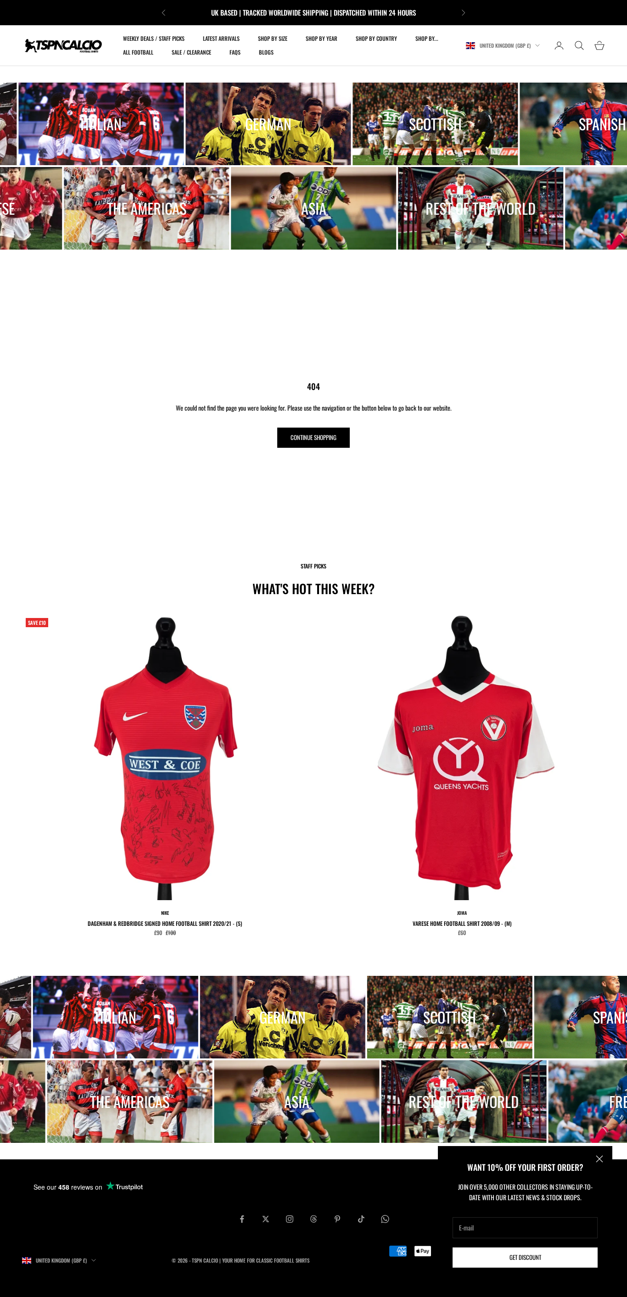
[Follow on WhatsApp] (385, 1219)
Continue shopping (313, 437)
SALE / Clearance (191, 52)
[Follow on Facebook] (241, 1219)
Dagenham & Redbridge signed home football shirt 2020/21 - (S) (165, 923)
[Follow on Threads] (313, 1219)
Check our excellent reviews (349, 12)
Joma (462, 912)
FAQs (235, 52)
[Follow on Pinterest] (337, 1219)
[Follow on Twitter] (265, 1219)
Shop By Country (376, 38)
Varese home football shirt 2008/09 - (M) (462, 923)
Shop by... (426, 38)
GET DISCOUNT (525, 1257)
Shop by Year (321, 38)
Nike (165, 912)
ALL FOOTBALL (138, 52)
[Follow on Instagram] (289, 1219)
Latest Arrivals (221, 38)
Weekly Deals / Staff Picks (154, 38)
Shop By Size (272, 38)
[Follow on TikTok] (361, 1219)
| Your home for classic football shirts (264, 1260)
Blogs (266, 52)
